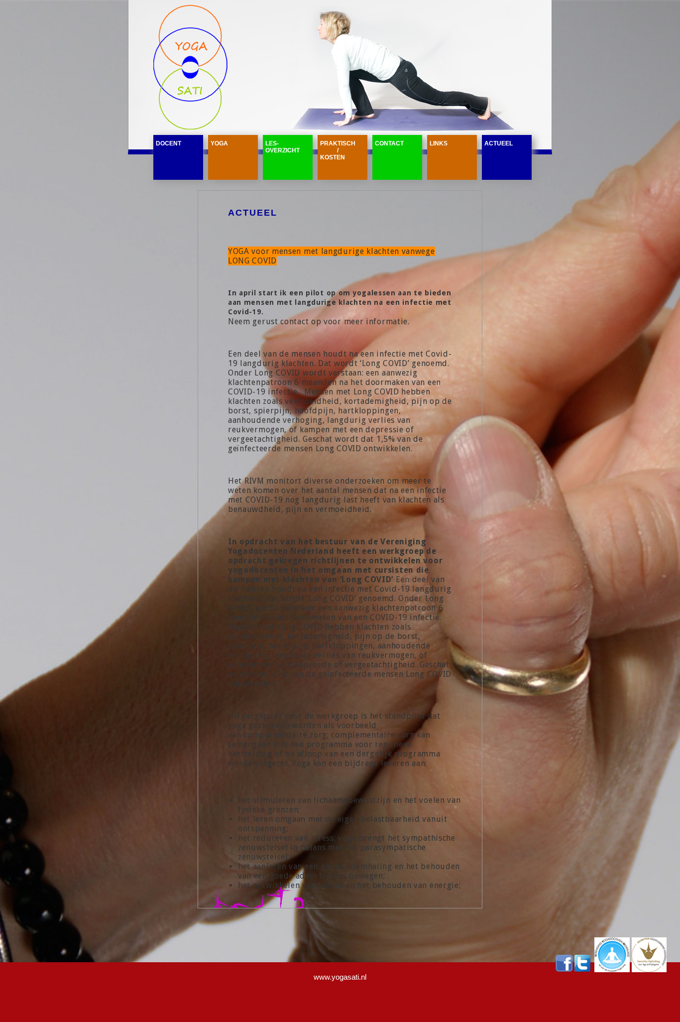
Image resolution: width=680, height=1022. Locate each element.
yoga (219, 143)
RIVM (254, 481)
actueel (498, 143)
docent (168, 143)
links (439, 143)
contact (389, 143)
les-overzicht (282, 147)
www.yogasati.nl (340, 977)
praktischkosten (337, 150)
